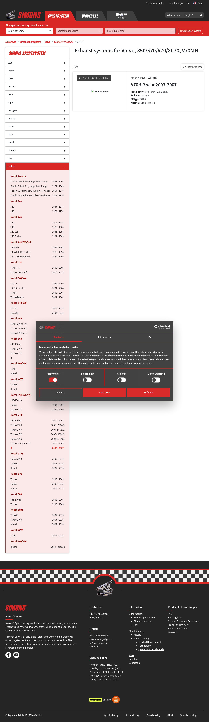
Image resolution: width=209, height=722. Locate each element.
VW (10, 158)
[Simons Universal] (91, 15)
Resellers (133, 659)
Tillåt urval (104, 392)
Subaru (12, 150)
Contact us (134, 662)
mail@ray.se (96, 617)
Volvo (47, 41)
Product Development (150, 641)
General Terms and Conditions (183, 621)
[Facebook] (8, 657)
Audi (10, 62)
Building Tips (174, 617)
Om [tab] (150, 337)
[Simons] (24, 15)
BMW (11, 70)
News (131, 655)
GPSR (170, 715)
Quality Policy (111, 715)
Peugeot (12, 110)
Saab (11, 126)
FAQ (170, 613)
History (137, 634)
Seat (10, 134)
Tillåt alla (148, 392)
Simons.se (10, 41)
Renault (12, 118)
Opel (10, 102)
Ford (10, 78)
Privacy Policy (132, 715)
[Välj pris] (188, 3)
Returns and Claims (178, 628)
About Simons (136, 630)
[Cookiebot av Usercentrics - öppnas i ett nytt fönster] (156, 327)
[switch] (87, 379)
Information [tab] (104, 337)
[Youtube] (16, 657)
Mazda (11, 86)
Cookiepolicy (153, 715)
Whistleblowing (188, 715)
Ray (135, 624)
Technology (145, 645)
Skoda (11, 142)
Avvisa (60, 392)
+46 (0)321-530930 (99, 613)
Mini (10, 94)
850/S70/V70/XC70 (63, 41)
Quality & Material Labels (151, 649)
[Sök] (201, 15)
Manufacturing (141, 638)
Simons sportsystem (30, 41)
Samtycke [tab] (58, 337)
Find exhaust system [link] (190, 30)
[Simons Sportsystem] (60, 15)
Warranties (173, 632)
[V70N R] (37, 53)
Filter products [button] (194, 66)
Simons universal (142, 621)
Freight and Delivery (178, 624)
